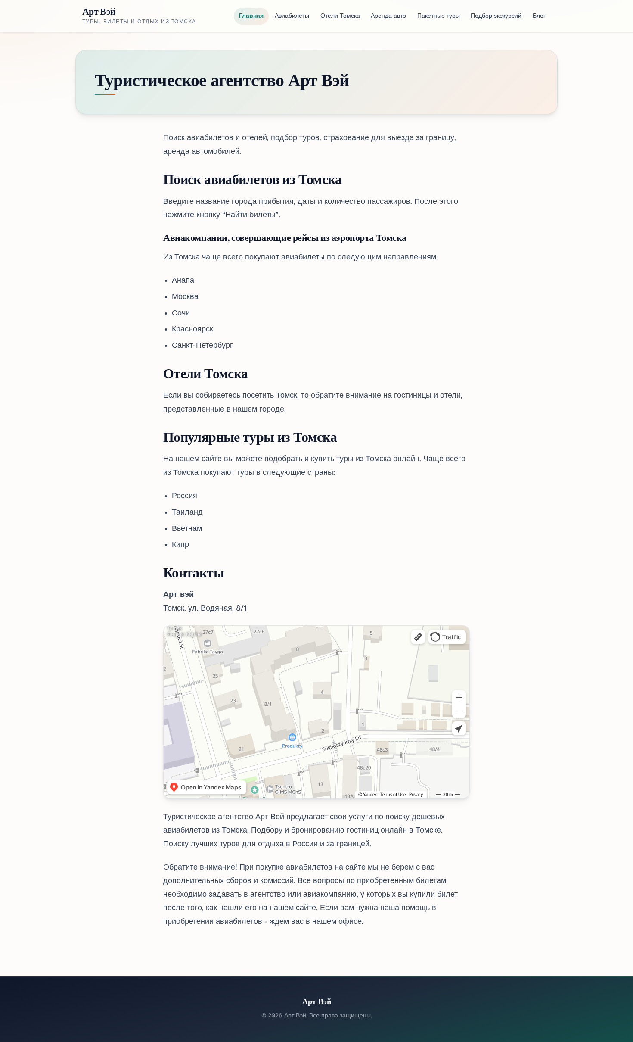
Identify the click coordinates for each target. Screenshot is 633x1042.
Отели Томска (340, 16)
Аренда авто (388, 16)
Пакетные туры (438, 16)
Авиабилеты (292, 16)
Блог (539, 16)
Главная (251, 16)
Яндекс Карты (184, 634)
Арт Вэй (98, 11)
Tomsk (174, 628)
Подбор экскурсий (496, 16)
